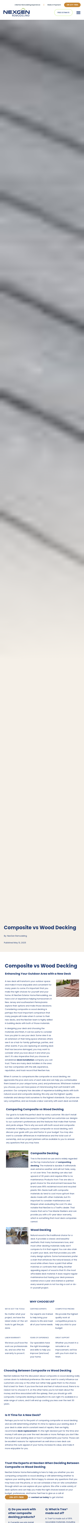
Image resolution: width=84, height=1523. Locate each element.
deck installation (25, 1059)
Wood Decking (41, 1230)
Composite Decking (44, 1153)
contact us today (40, 1497)
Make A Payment (54, 5)
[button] (78, 12)
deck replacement (27, 1431)
